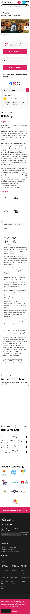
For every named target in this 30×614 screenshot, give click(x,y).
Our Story (4, 559)
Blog (8, 559)
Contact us (24, 581)
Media (23, 574)
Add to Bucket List (15, 51)
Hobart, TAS (4, 577)
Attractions (14, 577)
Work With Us (25, 577)
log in (23, 2)
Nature (13, 570)
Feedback (23, 585)
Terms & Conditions (16, 559)
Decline (14, 611)
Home (3, 15)
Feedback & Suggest (7, 549)
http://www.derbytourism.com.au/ (18, 386)
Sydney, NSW (4, 570)
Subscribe (25, 534)
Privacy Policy (9, 606)
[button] (26, 28)
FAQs (22, 570)
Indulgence (14, 587)
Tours (12, 574)
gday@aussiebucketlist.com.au (11, 551)
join (19, 2)
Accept (6, 611)
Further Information (15, 67)
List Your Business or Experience (15, 510)
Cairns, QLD (4, 574)
